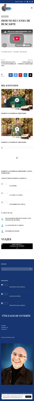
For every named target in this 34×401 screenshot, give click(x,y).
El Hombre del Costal (17, 204)
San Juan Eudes (14, 296)
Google (3, 325)
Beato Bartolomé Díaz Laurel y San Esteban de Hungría (18, 219)
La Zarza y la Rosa (16, 195)
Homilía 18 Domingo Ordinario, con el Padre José (16, 172)
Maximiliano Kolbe (12, 231)
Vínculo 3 (4, 329)
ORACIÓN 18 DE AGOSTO (17, 305)
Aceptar (28, 396)
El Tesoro (13, 186)
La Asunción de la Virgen (14, 225)
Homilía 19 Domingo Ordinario (13, 142)
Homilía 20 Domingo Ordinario (13, 113)
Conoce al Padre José (7, 337)
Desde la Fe (4, 327)
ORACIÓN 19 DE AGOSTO (17, 287)
